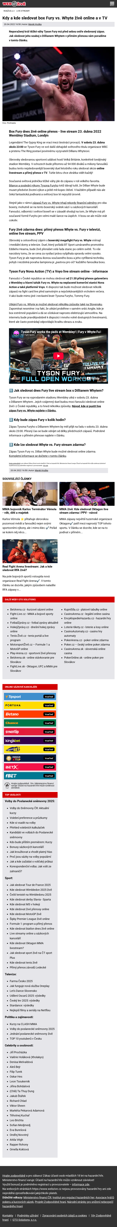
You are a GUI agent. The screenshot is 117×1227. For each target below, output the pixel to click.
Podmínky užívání (27, 1215)
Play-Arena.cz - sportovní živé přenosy (33, 653)
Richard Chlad (18, 1100)
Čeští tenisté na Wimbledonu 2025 (30, 894)
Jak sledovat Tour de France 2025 (30, 884)
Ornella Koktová (19, 1149)
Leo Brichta (16, 1120)
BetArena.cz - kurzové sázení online (31, 609)
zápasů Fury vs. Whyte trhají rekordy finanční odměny (64, 202)
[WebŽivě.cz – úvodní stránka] (14, 4)
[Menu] (112, 3)
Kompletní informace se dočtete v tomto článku (37, 456)
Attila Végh (16, 1139)
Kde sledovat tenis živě (23, 962)
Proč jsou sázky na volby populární (30, 856)
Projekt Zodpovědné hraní (50, 1201)
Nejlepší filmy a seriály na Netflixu (30, 1010)
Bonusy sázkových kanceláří (27, 847)
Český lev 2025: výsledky (25, 1000)
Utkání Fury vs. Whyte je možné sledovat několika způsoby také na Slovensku (55, 304)
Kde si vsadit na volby (23, 822)
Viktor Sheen (17, 1105)
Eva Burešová (18, 1130)
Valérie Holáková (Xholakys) (27, 1057)
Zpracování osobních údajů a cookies (64, 1215)
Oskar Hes (16, 1076)
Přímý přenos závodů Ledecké (28, 967)
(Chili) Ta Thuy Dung (22, 1091)
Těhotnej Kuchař (20, 1115)
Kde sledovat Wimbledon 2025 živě (31, 889)
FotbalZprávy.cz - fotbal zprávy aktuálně (34, 622)
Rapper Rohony (19, 1144)
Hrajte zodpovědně (14, 463)
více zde (45, 465)
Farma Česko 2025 (21, 981)
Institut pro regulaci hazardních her (73, 1197)
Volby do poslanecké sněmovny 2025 (32, 1028)
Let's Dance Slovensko (23, 990)
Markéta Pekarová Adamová (27, 1110)
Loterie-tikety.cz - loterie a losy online (86, 627)
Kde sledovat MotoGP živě (25, 914)
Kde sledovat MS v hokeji (25, 904)
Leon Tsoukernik (20, 1081)
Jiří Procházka (18, 1052)
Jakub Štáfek (18, 1096)
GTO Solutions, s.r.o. (24, 1219)
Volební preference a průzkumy (28, 817)
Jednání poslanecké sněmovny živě (31, 1033)
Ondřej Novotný (19, 1134)
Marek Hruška (35, 24)
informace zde (80, 1184)
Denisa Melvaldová (21, 1062)
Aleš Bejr (15, 1066)
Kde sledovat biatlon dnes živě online (32, 928)
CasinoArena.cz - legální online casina (87, 613)
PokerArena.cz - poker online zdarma (86, 640)
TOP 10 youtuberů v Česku (26, 1038)
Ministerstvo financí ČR (37, 1197)
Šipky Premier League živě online (30, 918)
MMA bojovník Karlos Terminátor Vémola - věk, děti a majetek (29, 511)
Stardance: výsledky (22, 1005)
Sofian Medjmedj (20, 1125)
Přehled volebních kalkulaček (27, 827)
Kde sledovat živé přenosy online (29, 909)
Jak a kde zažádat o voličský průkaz (31, 861)
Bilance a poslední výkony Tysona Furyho (33, 185)
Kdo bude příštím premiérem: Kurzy (31, 842)
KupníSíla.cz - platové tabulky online (85, 609)
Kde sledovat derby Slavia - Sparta (30, 899)
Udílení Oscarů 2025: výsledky (28, 995)
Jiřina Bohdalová (20, 1086)
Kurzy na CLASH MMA (23, 1024)
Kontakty (7, 1215)
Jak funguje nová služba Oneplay (30, 986)
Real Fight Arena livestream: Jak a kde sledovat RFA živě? (27, 568)
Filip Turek (16, 1071)
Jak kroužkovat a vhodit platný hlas (31, 851)
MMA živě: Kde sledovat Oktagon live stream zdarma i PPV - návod (83, 511)
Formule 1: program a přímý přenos (31, 923)
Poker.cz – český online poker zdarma (87, 644)
